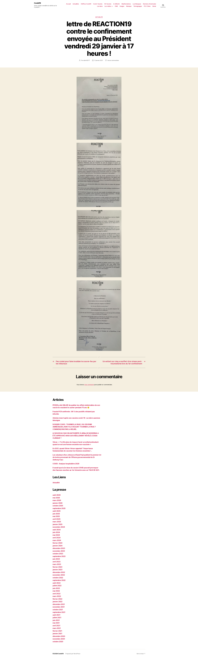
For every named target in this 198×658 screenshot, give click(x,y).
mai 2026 (56, 498)
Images (122, 6)
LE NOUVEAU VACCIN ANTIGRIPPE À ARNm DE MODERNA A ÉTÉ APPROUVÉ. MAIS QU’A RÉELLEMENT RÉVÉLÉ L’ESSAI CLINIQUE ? (76, 435)
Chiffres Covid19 (86, 4)
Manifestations (126, 4)
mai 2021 (56, 623)
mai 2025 (56, 516)
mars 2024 (57, 540)
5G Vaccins (107, 4)
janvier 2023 (57, 570)
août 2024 (57, 530)
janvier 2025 (57, 524)
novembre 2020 (59, 639)
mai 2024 (56, 535)
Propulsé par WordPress (72, 653)
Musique (128, 6)
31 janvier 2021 (98, 60)
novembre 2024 (59, 527)
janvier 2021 (57, 634)
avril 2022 (56, 594)
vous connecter (89, 384)
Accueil (68, 4)
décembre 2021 (59, 604)
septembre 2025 (59, 508)
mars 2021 (57, 628)
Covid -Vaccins (97, 4)
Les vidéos (107, 6)
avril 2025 (56, 519)
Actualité (99, 17)
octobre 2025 (58, 506)
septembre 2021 (59, 612)
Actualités (76, 4)
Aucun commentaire (113, 60)
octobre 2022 (58, 578)
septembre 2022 (59, 580)
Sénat (154, 6)
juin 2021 (56, 620)
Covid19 (37, 3)
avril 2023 (56, 562)
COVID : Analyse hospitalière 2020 (66, 464)
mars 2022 (57, 596)
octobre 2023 (58, 554)
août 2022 (56, 583)
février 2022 (57, 599)
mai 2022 (56, 591)
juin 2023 (56, 559)
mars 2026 (57, 500)
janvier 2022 (57, 602)
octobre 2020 (58, 642)
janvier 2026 (57, 503)
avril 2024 (56, 538)
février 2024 (57, 543)
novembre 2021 (59, 607)
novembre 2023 (59, 551)
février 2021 (57, 631)
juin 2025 (56, 514)
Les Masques (137, 4)
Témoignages (137, 6)
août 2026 (57, 495)
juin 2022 (56, 588)
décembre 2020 (59, 636)
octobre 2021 (58, 610)
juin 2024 (56, 532)
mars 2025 (57, 522)
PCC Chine (147, 6)
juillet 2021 (57, 618)
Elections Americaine (149, 4)
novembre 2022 (59, 575)
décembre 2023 (59, 548)
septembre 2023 (59, 556)
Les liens (100, 6)
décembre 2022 (59, 572)
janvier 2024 (57, 546)
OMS (116, 6)
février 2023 (57, 567)
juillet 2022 (57, 586)
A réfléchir (116, 4)
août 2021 (56, 615)
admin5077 (86, 60)
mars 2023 (57, 564)
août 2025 (56, 511)
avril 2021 (56, 626)
